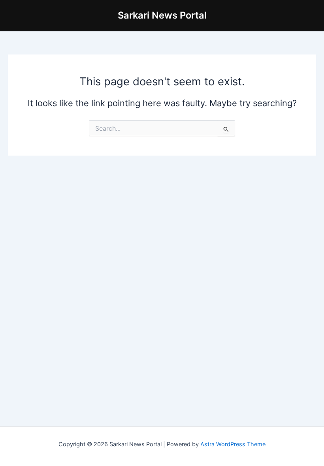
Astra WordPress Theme (233, 444)
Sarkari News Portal (162, 15)
